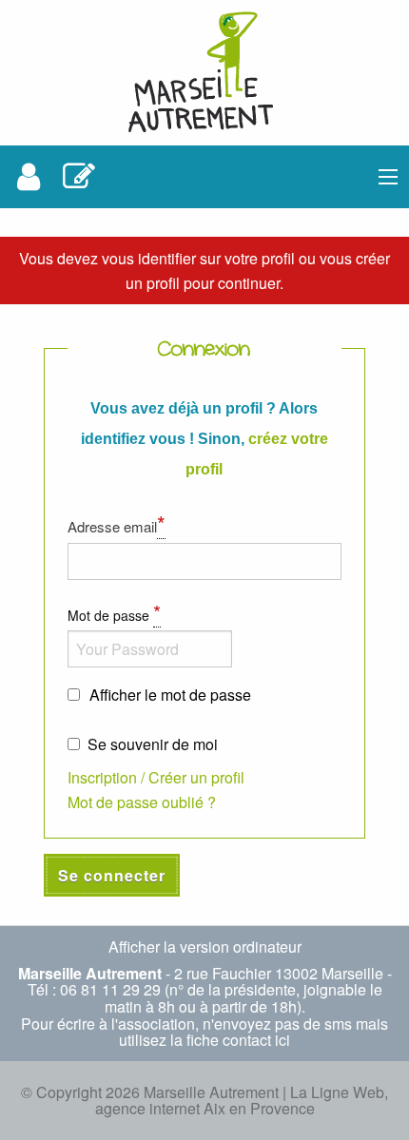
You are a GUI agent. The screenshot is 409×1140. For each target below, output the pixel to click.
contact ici (256, 1040)
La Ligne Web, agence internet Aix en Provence (242, 1100)
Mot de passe (114, 612)
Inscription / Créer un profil (156, 777)
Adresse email (117, 523)
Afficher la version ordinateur (205, 947)
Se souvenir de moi (153, 744)
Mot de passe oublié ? (142, 802)
